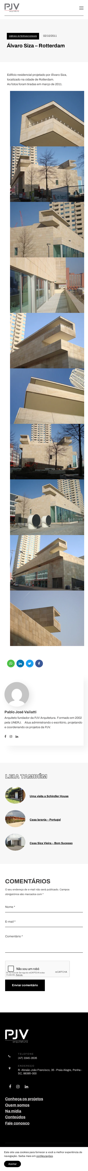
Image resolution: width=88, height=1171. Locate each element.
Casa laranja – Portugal (45, 819)
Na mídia (13, 1111)
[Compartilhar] (11, 663)
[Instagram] (13, 736)
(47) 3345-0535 (27, 1058)
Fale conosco (17, 1123)
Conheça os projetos (24, 1099)
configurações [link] (44, 1156)
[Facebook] (7, 736)
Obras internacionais (23, 36)
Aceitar (12, 1163)
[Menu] (81, 8)
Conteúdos (15, 1117)
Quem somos (17, 1105)
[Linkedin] (19, 736)
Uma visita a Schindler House (49, 796)
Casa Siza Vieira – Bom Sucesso (51, 843)
